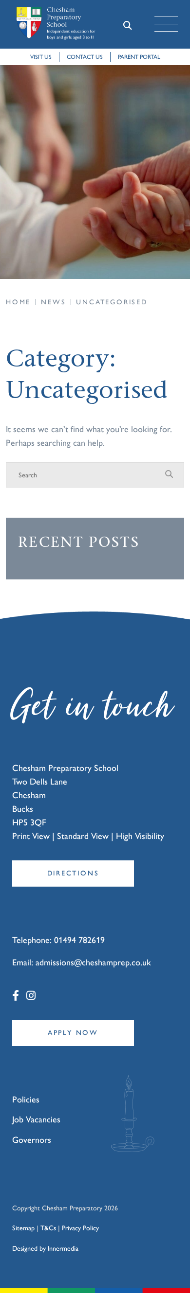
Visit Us (41, 56)
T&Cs (48, 1228)
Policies (25, 1099)
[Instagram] (31, 995)
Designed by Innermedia (45, 1248)
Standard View (83, 836)
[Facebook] (15, 995)
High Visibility (140, 836)
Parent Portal (139, 56)
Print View (31, 836)
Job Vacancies (36, 1119)
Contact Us (85, 56)
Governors (31, 1140)
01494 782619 (79, 940)
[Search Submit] (127, 24)
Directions (73, 873)
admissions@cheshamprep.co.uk (93, 962)
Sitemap (23, 1228)
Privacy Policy (80, 1228)
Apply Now (73, 1033)
